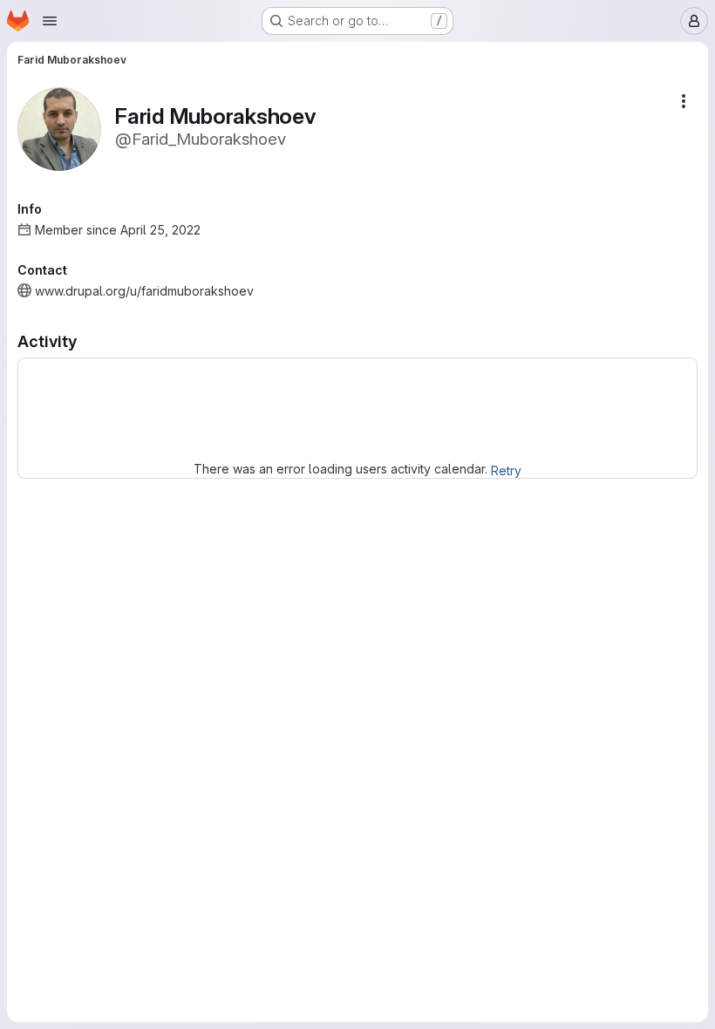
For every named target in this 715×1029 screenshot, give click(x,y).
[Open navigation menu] (50, 21)
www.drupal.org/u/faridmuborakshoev (144, 290)
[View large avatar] (59, 127)
